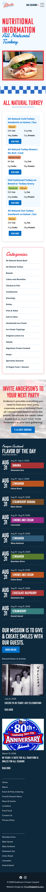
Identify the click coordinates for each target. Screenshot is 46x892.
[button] (42, 5)
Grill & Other (12, 317)
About (5, 787)
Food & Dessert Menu (12, 796)
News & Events (9, 801)
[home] (8, 5)
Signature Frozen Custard (18, 348)
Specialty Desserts (15, 360)
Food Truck (7, 810)
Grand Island (8, 865)
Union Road (7, 856)
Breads (9, 273)
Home (5, 782)
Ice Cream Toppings (15, 329)
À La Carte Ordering (23, 429)
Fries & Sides (12, 310)
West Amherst (8, 846)
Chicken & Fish (13, 285)
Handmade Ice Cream (16, 323)
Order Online (11, 649)
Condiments (11, 292)
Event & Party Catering (12, 791)
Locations (6, 806)
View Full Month (9, 454)
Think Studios (34, 887)
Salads (9, 342)
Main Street (7, 841)
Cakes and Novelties (16, 279)
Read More (9, 709)
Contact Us (7, 815)
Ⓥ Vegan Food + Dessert (17, 367)
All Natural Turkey (14, 267)
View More (15, 141)
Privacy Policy (8, 820)
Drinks (9, 304)
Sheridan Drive (9, 837)
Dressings (10, 298)
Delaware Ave (8, 851)
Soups (9, 354)
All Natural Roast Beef (16, 260)
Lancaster (6, 860)
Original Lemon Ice (15, 335)
